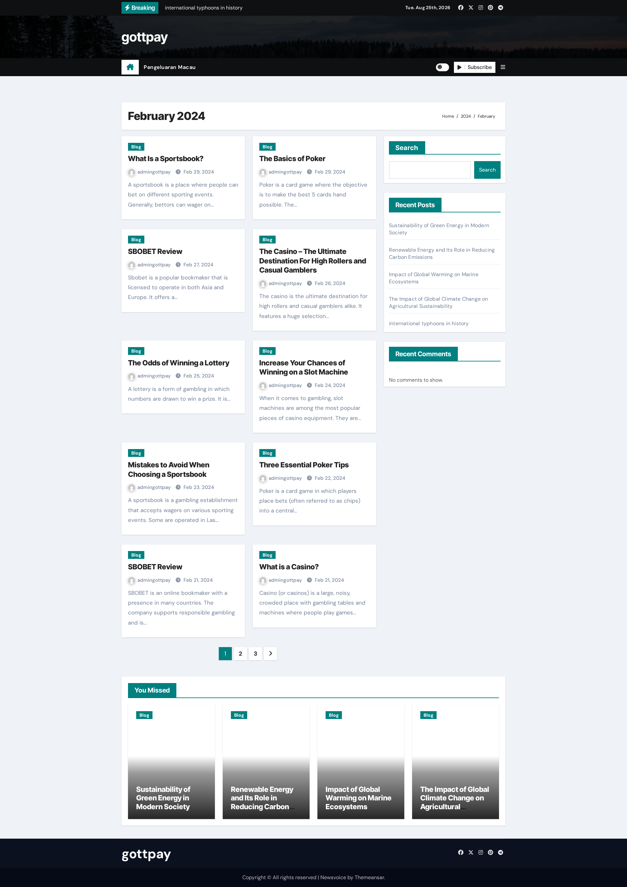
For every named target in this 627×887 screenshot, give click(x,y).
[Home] (130, 67)
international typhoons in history (429, 323)
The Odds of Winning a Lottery (178, 363)
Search (407, 148)
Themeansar (369, 877)
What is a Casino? (289, 566)
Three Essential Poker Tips (304, 464)
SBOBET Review (155, 251)
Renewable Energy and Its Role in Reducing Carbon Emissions (262, 802)
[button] (503, 67)
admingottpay (154, 172)
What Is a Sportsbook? (165, 158)
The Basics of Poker (292, 158)
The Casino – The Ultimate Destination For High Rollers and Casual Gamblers (312, 260)
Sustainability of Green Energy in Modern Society (163, 798)
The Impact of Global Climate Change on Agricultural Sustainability (438, 302)
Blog (136, 147)
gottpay (144, 37)
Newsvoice (333, 877)
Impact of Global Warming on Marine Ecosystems (359, 798)
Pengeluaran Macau (170, 67)
